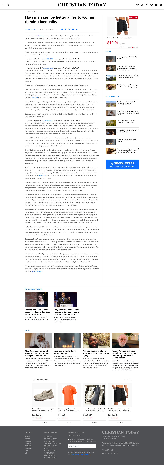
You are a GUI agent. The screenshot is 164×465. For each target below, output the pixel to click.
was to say (42, 175)
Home (27, 11)
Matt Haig (41, 36)
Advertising (49, 441)
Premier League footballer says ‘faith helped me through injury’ (96, 353)
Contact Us (49, 453)
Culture (28, 448)
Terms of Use (74, 454)
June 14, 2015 (48, 120)
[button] (3, 5)
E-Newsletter (50, 450)
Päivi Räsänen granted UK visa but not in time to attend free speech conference (38, 353)
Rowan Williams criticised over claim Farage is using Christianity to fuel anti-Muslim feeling (124, 354)
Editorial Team (50, 439)
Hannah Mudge (30, 29)
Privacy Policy (50, 446)
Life (26, 450)
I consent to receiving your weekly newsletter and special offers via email (83, 440)
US (26, 453)
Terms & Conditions (52, 443)
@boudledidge (37, 271)
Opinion (33, 11)
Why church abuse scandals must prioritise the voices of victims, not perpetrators (67, 312)
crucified (35, 97)
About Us (48, 436)
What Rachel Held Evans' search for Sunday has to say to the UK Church (38, 312)
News (27, 439)
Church (28, 446)
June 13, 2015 (48, 59)
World (28, 443)
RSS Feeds (48, 448)
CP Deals (121, 47)
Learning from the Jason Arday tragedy (65, 352)
